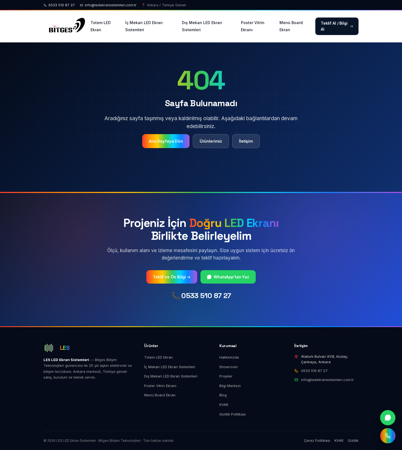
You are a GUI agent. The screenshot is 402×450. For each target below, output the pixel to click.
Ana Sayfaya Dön (166, 141)
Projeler (225, 376)
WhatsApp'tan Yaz (231, 277)
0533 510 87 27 (61, 5)
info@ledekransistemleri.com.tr (110, 5)
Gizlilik (353, 440)
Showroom (228, 367)
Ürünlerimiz (211, 141)
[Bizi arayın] (387, 435)
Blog (223, 395)
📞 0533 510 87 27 (201, 295)
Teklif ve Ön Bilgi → (172, 277)
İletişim (246, 141)
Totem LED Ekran (101, 26)
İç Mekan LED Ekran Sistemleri (144, 26)
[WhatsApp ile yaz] (387, 417)
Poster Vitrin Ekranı (252, 26)
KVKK (223, 404)
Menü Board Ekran (291, 26)
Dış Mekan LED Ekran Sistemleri (202, 26)
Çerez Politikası (317, 440)
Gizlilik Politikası (232, 414)
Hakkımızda (229, 357)
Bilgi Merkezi (230, 385)
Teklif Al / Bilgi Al (334, 26)
